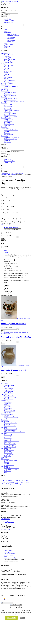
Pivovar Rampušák (9, 55)
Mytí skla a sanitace (9, 134)
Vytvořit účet (7, 19)
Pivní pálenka (4, 89)
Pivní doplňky (4, 136)
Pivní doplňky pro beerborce (11, 137)
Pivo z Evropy (7, 76)
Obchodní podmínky (9, 553)
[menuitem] (5, 29)
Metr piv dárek (8, 121)
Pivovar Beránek (8, 62)
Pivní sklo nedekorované (10, 98)
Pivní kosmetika (5, 91)
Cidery (5, 88)
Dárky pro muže (8, 104)
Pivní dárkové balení (6, 118)
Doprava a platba (8, 555)
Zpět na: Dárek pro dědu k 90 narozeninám (12, 173)
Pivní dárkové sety (9, 119)
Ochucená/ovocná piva (7, 83)
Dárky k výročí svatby (10, 115)
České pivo (3, 64)
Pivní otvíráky (7, 140)
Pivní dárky (4, 103)
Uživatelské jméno (5, 11)
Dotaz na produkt (5, 225)
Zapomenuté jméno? (9, 20)
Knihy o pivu (7, 142)
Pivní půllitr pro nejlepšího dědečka (16, 337)
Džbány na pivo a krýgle (10, 139)
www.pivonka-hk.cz (6, 529)
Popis (5, 250)
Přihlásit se (4, 16)
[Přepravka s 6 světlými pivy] (8, 174)
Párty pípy (6, 131)
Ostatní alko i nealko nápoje (11, 86)
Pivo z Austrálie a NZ (9, 80)
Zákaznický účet (8, 550)
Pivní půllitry (4, 97)
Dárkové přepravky (9, 124)
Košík (5, 556)
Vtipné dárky (7, 112)
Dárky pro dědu (8, 109)
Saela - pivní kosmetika (10, 95)
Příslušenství (7, 133)
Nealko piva (4, 127)
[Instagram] (4, 599)
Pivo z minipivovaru (6, 53)
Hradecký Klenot (8, 58)
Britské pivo (7, 74)
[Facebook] (4, 598)
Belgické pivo (7, 73)
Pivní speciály (7, 125)
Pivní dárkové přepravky (10, 116)
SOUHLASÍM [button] (11, 618)
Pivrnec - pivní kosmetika (10, 92)
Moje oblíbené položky (10, 558)
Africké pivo (7, 82)
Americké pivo (8, 77)
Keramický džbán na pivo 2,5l (13, 370)
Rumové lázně (7, 94)
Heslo (2, 12)
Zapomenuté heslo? (9, 22)
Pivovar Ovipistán (8, 61)
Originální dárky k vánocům (11, 110)
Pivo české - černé (8, 68)
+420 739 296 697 (5, 519)
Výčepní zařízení (5, 128)
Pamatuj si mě (4, 14)
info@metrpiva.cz (9, 522)
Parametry (6, 252)
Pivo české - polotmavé (10, 67)
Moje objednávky (8, 552)
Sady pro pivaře (8, 122)
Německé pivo (7, 71)
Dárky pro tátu (7, 107)
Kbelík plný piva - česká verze (13, 323)
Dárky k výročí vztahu (10, 113)
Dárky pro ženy (8, 106)
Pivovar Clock (7, 56)
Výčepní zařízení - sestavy (11, 130)
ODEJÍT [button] (22, 618)
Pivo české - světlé (9, 65)
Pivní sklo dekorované (10, 100)
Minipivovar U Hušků (9, 59)
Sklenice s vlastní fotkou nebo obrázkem (14, 101)
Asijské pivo (7, 79)
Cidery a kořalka (5, 85)
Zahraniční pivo (5, 70)
